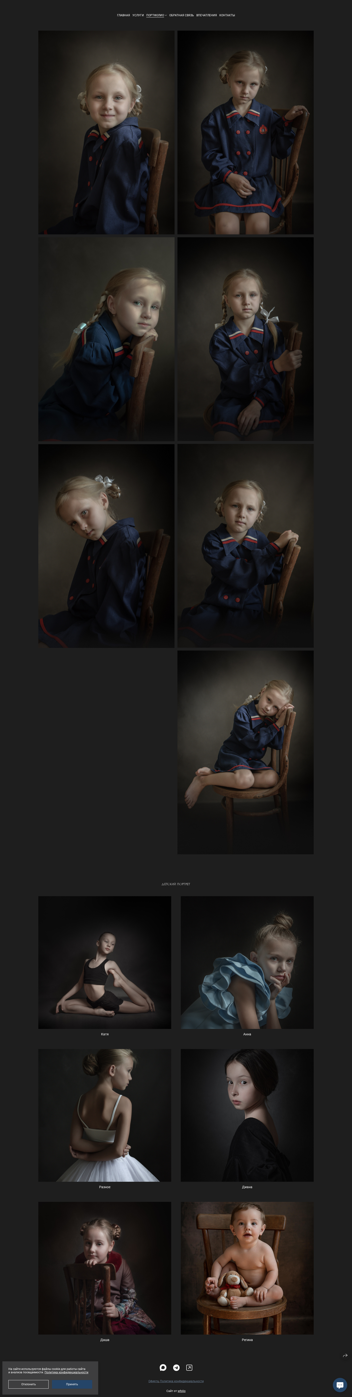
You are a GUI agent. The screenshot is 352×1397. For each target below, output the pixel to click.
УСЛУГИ (138, 15)
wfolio (182, 1391)
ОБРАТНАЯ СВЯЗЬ (181, 15)
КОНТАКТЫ (227, 15)
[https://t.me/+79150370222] (176, 1368)
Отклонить (28, 1384)
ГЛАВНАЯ (123, 15)
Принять (72, 1384)
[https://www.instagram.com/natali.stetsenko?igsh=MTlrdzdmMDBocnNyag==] (189, 1368)
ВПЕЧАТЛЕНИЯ (206, 15)
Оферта (153, 1381)
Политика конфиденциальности (182, 1381)
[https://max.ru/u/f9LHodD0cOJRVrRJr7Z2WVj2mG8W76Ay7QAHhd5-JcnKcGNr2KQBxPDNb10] (163, 1368)
